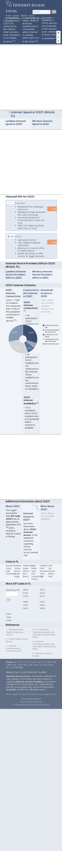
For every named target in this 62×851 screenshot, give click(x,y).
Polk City (50, 567)
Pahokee (44, 571)
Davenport (11, 573)
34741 (42, 589)
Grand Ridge (17, 575)
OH (25, 664)
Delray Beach (17, 569)
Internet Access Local (25, 8)
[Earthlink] (10, 203)
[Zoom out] (58, 37)
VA (45, 664)
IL (44, 662)
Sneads (51, 571)
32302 (8, 614)
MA (49, 662)
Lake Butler (34, 567)
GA (39, 662)
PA (35, 664)
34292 (25, 589)
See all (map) (17, 667)
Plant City (42, 575)
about (22, 701)
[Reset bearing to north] (58, 41)
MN (9, 664)
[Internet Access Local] (9, 5)
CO (25, 662)
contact (30, 701)
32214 (42, 593)
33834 (42, 608)
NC (15, 664)
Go (54, 11)
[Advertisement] (31, 77)
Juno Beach (26, 575)
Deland (17, 565)
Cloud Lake (8, 569)
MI (54, 662)
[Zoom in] (58, 33)
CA (20, 662)
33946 (8, 620)
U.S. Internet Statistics (31, 698)
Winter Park (51, 575)
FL (35, 662)
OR (30, 664)
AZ (15, 662)
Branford (10, 565)
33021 (42, 601)
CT (30, 662)
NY (20, 664)
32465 (8, 617)
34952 (25, 608)
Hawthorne (28, 565)
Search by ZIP (13, 589)
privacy (38, 701)
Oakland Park (43, 567)
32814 (42, 596)
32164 (25, 596)
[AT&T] (10, 237)
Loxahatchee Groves (37, 577)
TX (40, 664)
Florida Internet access (28, 549)
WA (50, 664)
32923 (25, 605)
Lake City (33, 572)
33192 (25, 593)
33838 (25, 601)
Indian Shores (26, 569)
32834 (42, 605)
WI (7, 667)
